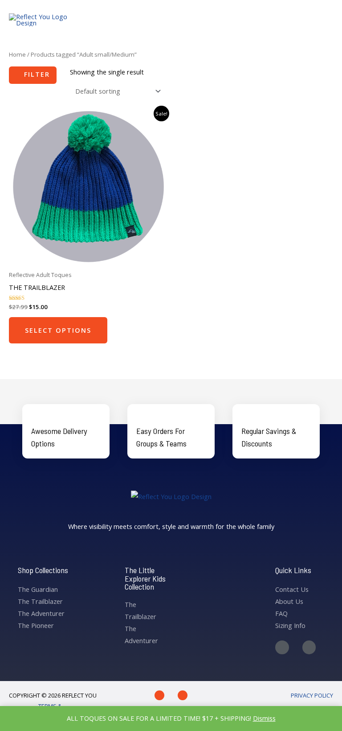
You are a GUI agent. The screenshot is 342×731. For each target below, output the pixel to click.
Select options (58, 330)
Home (17, 54)
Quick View (88, 259)
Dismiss (264, 718)
